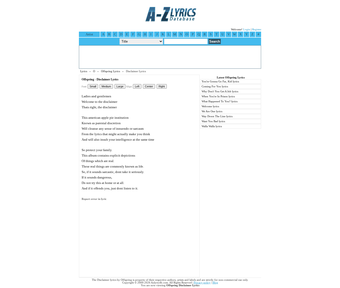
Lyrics (83, 71)
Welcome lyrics (210, 106)
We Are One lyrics (212, 111)
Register (256, 29)
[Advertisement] (170, 57)
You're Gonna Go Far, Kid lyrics (220, 81)
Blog (215, 282)
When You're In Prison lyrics (218, 96)
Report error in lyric (94, 199)
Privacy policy (202, 282)
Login (246, 29)
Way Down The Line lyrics (217, 116)
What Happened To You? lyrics (219, 101)
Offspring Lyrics (110, 71)
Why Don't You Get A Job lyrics (220, 91)
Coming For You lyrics (215, 86)
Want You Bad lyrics (213, 121)
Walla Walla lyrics (212, 126)
